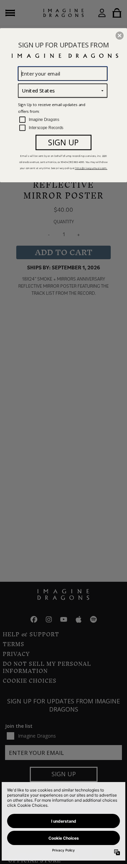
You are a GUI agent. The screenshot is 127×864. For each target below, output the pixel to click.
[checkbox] (63, 120)
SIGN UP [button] (63, 142)
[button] (119, 35)
